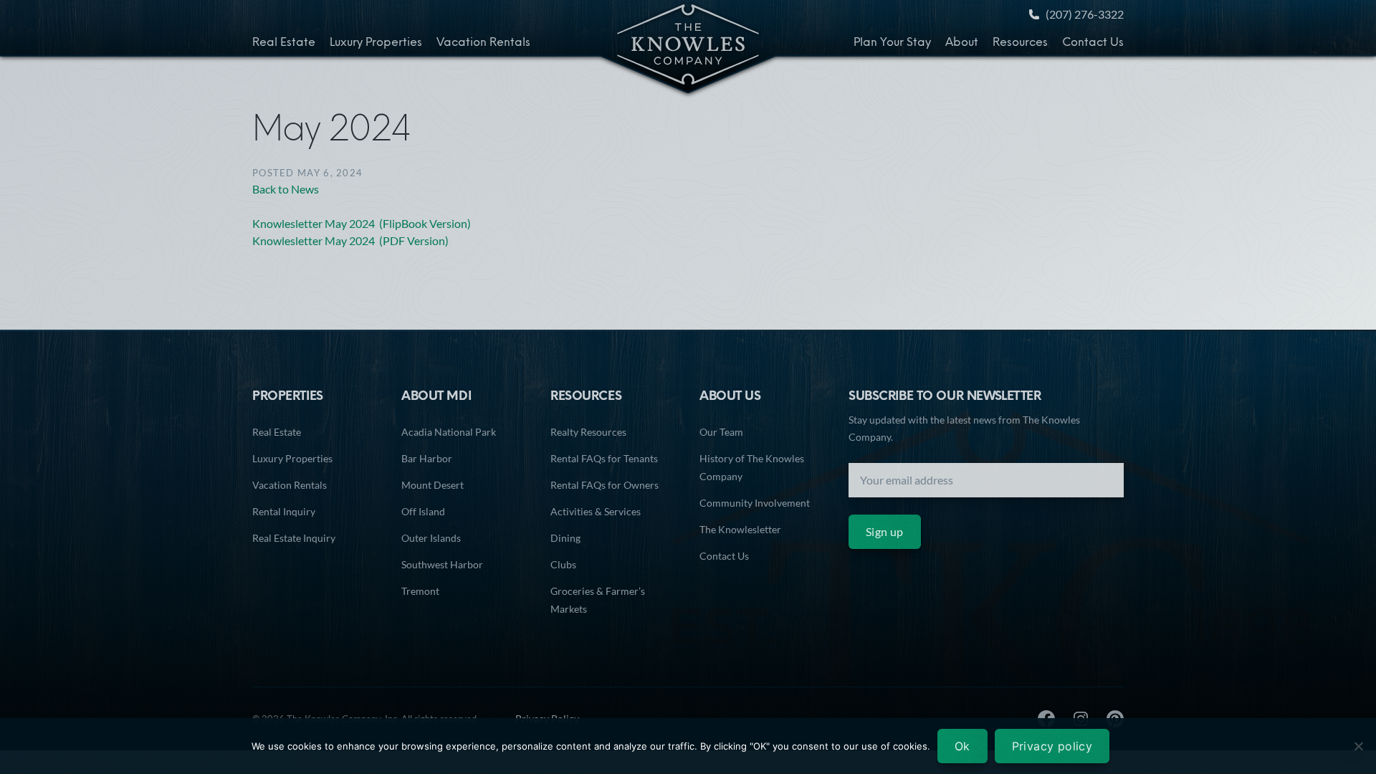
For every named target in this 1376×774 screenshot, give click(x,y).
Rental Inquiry (283, 511)
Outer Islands (431, 538)
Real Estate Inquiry (293, 538)
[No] (1358, 746)
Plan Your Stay (892, 43)
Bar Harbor (426, 458)
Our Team (721, 432)
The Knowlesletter (740, 529)
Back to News (285, 189)
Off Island (423, 511)
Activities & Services (595, 511)
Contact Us (1093, 43)
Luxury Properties (376, 43)
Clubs (563, 564)
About (961, 43)
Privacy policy (1052, 746)
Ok (962, 746)
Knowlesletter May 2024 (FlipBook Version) (361, 223)
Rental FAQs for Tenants (604, 458)
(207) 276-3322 (1085, 14)
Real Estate (283, 43)
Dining (565, 538)
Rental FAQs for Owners (604, 485)
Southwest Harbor (442, 564)
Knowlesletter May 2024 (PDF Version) (350, 240)
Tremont (420, 591)
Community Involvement (754, 503)
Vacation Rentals (483, 43)
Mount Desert (432, 485)
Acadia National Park (448, 432)
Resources (1020, 43)
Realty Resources (588, 432)
